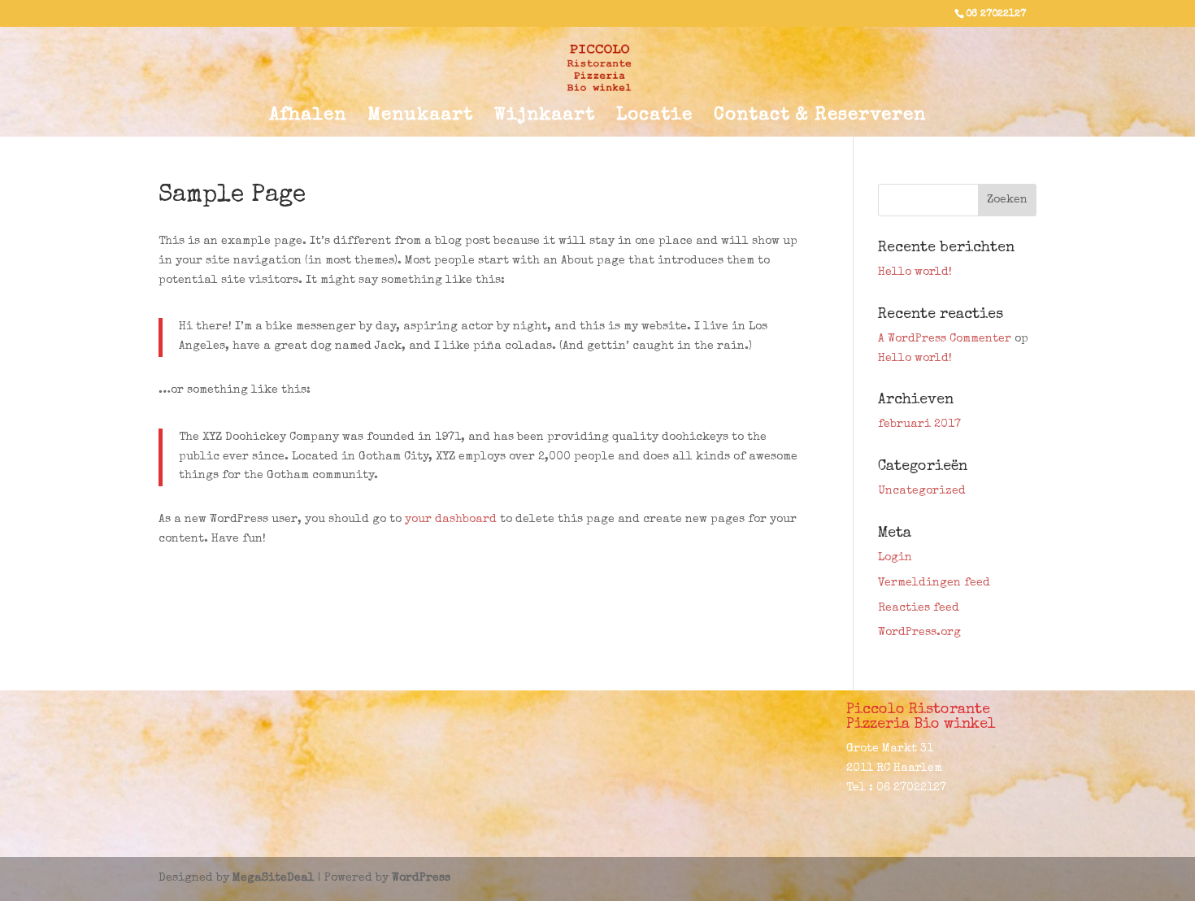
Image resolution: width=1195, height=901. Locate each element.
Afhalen (307, 118)
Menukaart (420, 118)
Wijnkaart (544, 118)
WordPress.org (919, 632)
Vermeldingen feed (934, 583)
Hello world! (915, 272)
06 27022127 (996, 15)
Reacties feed (918, 608)
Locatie (654, 118)
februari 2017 (919, 424)
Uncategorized (922, 491)
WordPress (421, 878)
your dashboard (451, 519)
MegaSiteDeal (273, 878)
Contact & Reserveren (820, 118)
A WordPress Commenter (944, 339)
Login (895, 558)
